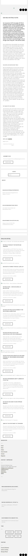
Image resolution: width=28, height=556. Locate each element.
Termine (2, 453)
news (18, 532)
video (18, 536)
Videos (2, 449)
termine (9, 536)
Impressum (3, 470)
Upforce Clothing (4, 549)
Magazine (3, 455)
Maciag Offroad (4, 551)
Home (2, 445)
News (2, 447)
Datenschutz (3, 472)
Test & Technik (4, 451)
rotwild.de (10, 139)
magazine (9, 532)
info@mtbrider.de (4, 469)
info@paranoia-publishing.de (7, 468)
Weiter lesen (8, 162)
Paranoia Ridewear (5, 547)
